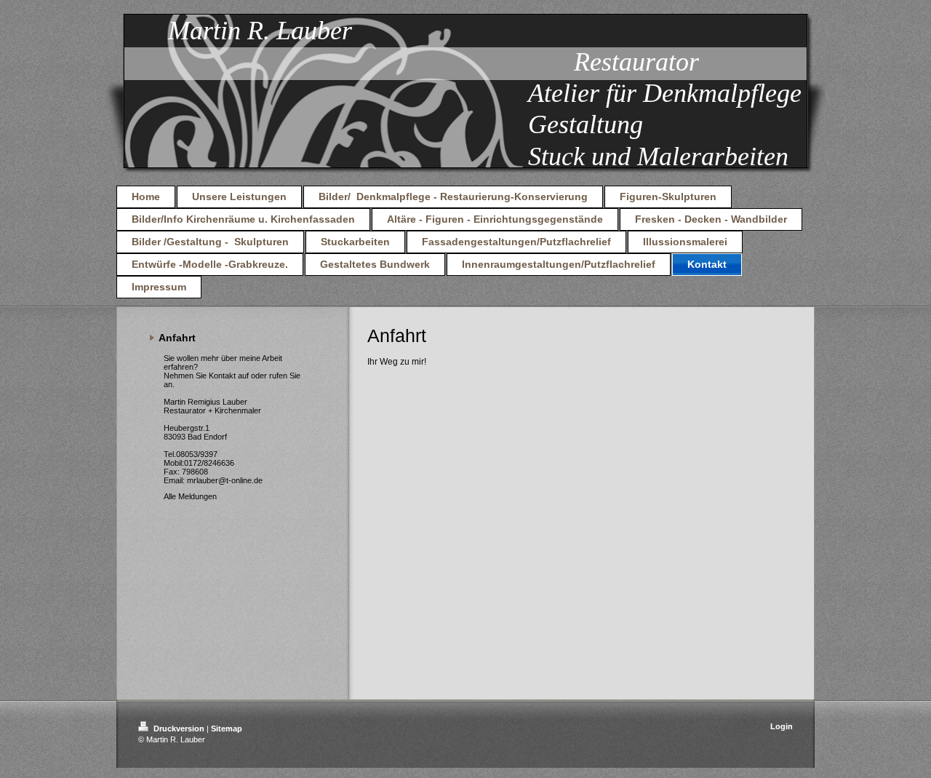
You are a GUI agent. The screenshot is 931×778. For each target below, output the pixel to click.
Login (781, 726)
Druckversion (179, 728)
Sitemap (226, 728)
